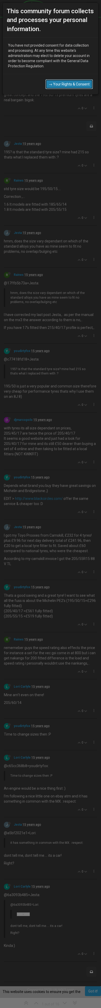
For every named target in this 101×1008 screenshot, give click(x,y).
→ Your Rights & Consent (69, 84)
